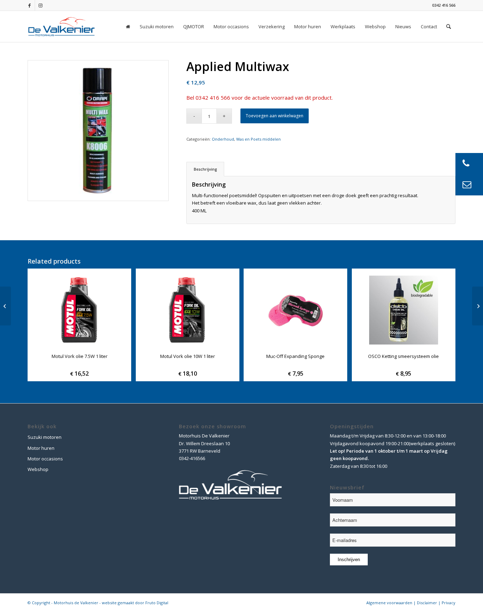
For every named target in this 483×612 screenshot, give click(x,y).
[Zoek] (448, 26)
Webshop (38, 469)
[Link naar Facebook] (29, 5)
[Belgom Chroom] (5, 306)
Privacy (448, 602)
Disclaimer (427, 602)
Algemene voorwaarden (389, 602)
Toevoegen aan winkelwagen (274, 116)
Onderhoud (223, 139)
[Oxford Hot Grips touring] (477, 306)
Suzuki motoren (45, 437)
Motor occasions (45, 458)
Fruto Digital (156, 602)
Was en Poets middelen (258, 139)
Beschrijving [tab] (205, 169)
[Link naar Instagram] (40, 5)
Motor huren (41, 448)
